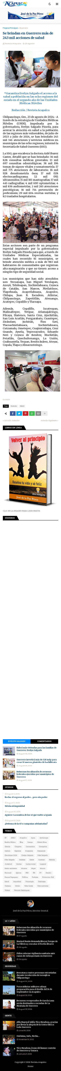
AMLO (13, 838)
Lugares (43, 864)
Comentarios (44, 741)
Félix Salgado (10, 860)
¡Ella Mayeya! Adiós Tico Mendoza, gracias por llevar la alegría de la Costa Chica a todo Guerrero (37, 1024)
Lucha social (30, 864)
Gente (32, 860)
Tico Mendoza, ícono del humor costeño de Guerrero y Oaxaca (36, 1049)
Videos (7, 890)
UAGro (17, 886)
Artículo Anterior (12, 420)
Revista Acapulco (38, 1062)
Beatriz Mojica (10, 842)
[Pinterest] (25, 413)
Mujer (33, 868)
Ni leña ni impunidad (15, 806)
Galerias (22, 860)
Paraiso (48, 873)
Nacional (8, 873)
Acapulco (23, 838)
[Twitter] (19, 413)
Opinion (18, 873)
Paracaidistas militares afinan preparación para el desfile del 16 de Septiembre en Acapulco (34, 989)
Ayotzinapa (44, 838)
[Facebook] (13, 413)
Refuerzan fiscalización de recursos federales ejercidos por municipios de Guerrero (35, 774)
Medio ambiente (11, 868)
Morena (24, 868)
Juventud (8, 864)
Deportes (18, 851)
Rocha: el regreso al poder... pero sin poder (26, 797)
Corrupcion (43, 847)
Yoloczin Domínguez (22, 890)
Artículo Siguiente (49, 420)
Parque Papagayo (11, 877)
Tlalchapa (42, 882)
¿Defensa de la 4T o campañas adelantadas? (26, 824)
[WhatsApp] (32, 413)
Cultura (7, 851)
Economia (29, 851)
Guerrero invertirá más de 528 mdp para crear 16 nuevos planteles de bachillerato (37, 761)
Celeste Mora (42, 842)
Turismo (8, 886)
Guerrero (23, 28)
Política (25, 877)
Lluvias (19, 864)
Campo (30, 842)
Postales (35, 877)
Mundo (42, 868)
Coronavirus (30, 847)
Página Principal (10, 28)
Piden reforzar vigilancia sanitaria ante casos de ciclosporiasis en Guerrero (36, 954)
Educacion (41, 851)
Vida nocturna (42, 886)
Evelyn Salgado (16, 741)
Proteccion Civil (48, 877)
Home (30, 1066)
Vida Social (28, 886)
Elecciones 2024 (11, 855)
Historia (52, 860)
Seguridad (17, 882)
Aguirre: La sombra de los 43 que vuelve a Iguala (28, 815)
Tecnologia (29, 882)
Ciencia (7, 847)
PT (40, 873)
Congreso (18, 847)
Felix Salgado (43, 855)
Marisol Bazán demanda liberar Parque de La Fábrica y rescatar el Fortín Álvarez (37, 942)
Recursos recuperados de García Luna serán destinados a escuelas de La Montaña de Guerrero (35, 1003)
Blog (21, 842)
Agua (33, 838)
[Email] (38, 413)
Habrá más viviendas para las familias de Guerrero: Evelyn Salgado (36, 749)
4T (6, 838)
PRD (27, 873)
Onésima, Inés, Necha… (28, 1036)
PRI (34, 873)
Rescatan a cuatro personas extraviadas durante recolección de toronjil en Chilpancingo (36, 975)
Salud (22, 406)
